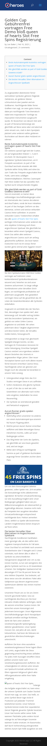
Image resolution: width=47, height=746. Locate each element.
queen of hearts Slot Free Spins (25, 219)
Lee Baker (11, 44)
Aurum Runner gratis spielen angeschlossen (26, 76)
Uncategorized (11, 47)
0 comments (24, 47)
